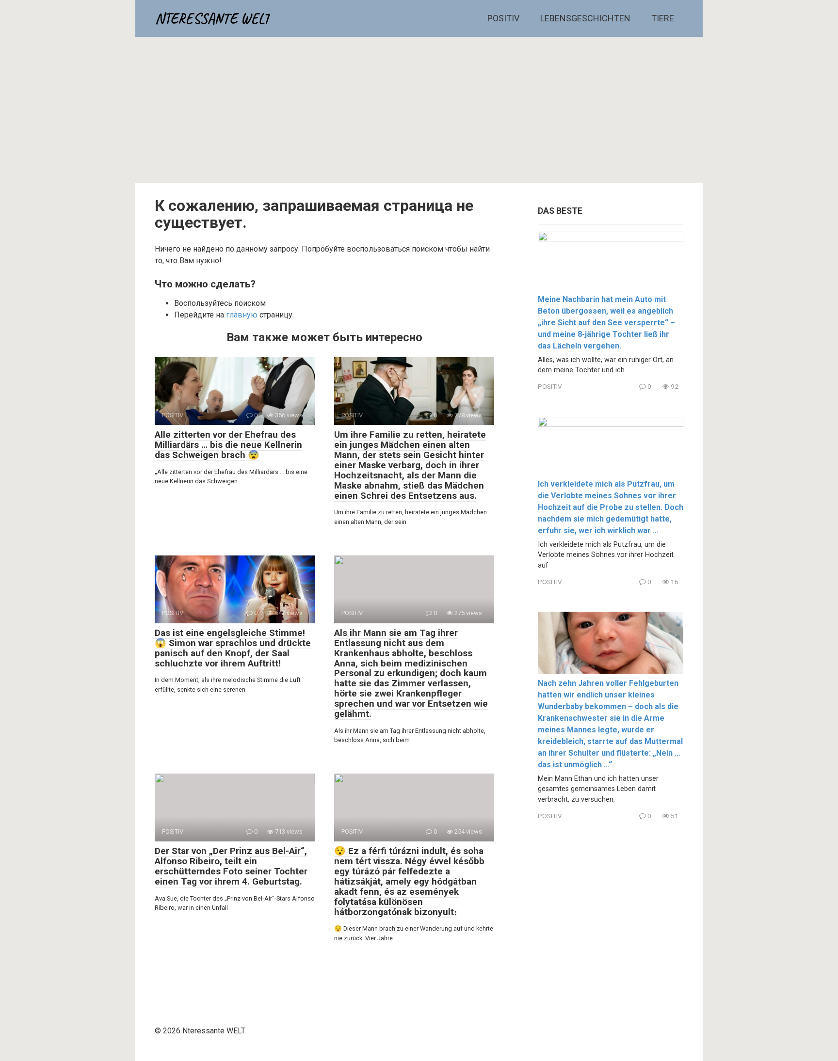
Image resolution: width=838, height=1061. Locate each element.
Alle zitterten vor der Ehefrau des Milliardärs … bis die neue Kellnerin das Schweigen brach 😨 (228, 444)
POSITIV (503, 18)
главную (242, 314)
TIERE (662, 18)
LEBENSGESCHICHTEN (585, 18)
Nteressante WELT (212, 18)
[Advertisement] (419, 110)
